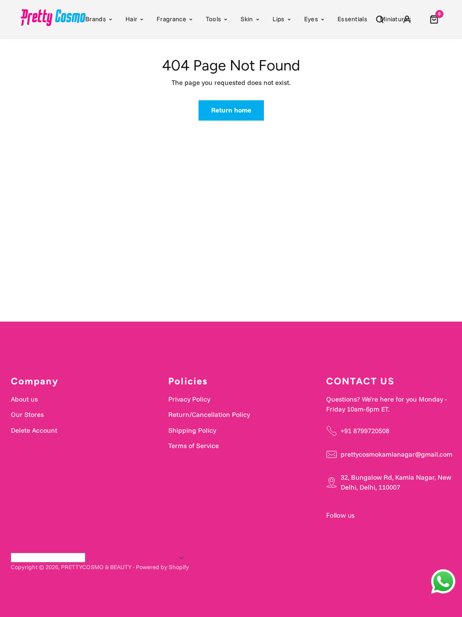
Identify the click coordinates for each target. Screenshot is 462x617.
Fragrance (171, 19)
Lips (279, 19)
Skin (246, 19)
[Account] (407, 19)
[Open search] (380, 19)
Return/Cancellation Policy (209, 414)
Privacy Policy (189, 399)
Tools (214, 19)
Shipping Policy (192, 430)
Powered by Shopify (162, 566)
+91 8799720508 (365, 430)
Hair (131, 19)
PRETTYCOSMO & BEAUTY (96, 566)
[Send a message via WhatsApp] (443, 581)
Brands (95, 19)
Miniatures (395, 19)
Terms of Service (193, 445)
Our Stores (27, 414)
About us (24, 399)
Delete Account (34, 430)
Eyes (311, 19)
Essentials (352, 19)
